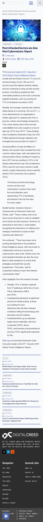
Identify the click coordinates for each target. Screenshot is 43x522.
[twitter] (4, 452)
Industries (6, 477)
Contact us (29, 473)
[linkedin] (8, 452)
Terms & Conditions (33, 477)
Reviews (5, 499)
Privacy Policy (31, 481)
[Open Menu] (31, 3)
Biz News (5, 473)
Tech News (6, 481)
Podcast (5, 486)
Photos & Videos (8, 503)
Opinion (5, 494)
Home (4, 11)
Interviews (6, 490)
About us (28, 468)
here (9, 340)
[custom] (12, 452)
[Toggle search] (40, 3)
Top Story (6, 468)
